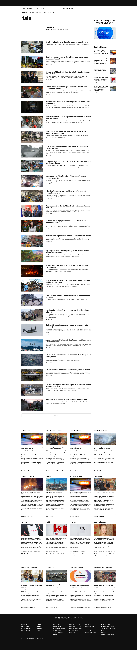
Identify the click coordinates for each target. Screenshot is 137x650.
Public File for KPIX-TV (75, 624)
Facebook (39, 626)
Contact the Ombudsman (107, 634)
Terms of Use (88, 630)
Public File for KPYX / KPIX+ (76, 626)
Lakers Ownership (25, 630)
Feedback (103, 632)
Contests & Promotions (59, 628)
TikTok (39, 630)
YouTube (39, 624)
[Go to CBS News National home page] (68, 8)
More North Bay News (27, 516)
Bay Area (24, 12)
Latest (23, 8)
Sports (44, 12)
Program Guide (57, 626)
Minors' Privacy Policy (90, 632)
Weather (38, 12)
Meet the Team (57, 624)
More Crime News (74, 516)
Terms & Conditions (58, 632)
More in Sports (49, 516)
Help (102, 630)
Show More (56, 415)
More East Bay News (75, 470)
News (31, 12)
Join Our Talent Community (108, 628)
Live (37, 8)
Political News (24, 624)
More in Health (25, 562)
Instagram (39, 628)
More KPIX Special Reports (28, 607)
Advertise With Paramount (107, 626)
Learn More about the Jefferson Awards (80, 607)
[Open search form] (114, 8)
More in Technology (99, 516)
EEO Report (72, 632)
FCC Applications (73, 630)
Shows (43, 8)
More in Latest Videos (51, 607)
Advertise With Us (57, 630)
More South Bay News (99, 470)
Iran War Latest (25, 626)
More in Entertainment (100, 562)
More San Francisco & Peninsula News (55, 470)
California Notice (89, 626)
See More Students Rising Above (102, 607)
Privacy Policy (88, 624)
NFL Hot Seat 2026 (26, 628)
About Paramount (105, 624)
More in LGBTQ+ (74, 562)
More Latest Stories (26, 470)
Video (49, 12)
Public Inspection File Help (76, 628)
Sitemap (55, 634)
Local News (30, 8)
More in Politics (50, 562)
